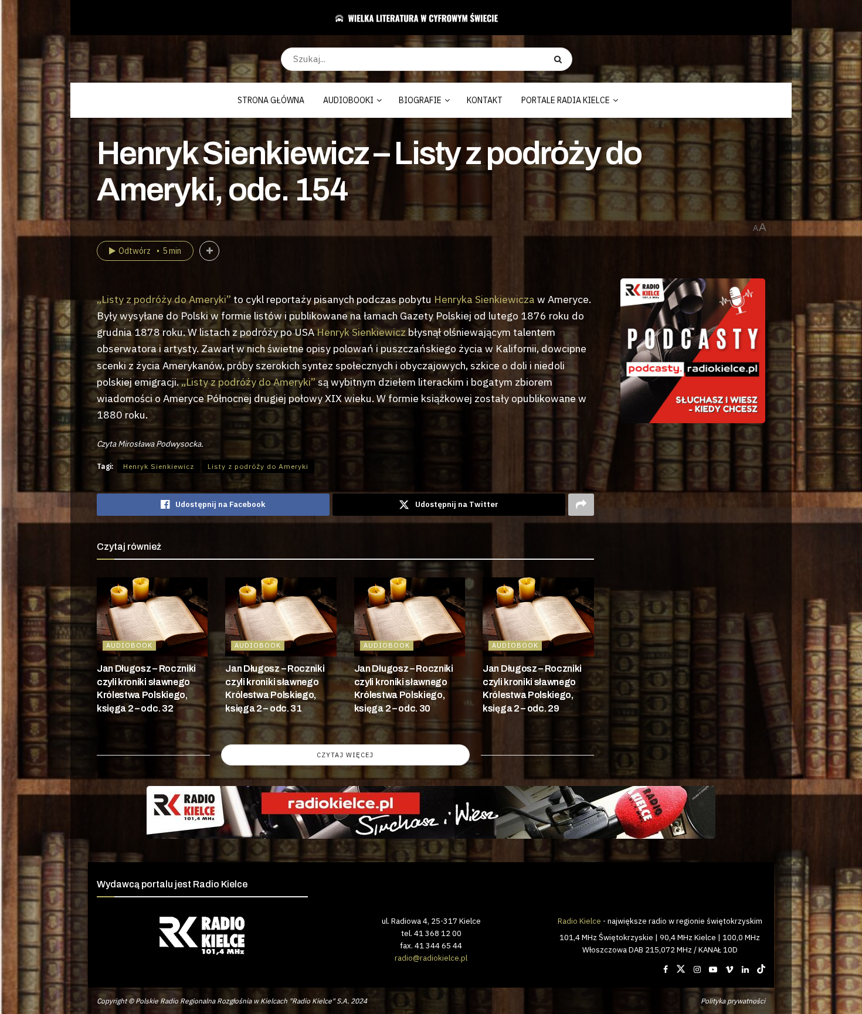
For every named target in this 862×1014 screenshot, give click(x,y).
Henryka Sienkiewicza (484, 299)
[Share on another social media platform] (581, 505)
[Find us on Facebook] (665, 969)
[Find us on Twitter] (680, 969)
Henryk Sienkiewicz (361, 332)
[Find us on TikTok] (761, 969)
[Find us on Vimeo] (729, 969)
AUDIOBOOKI (348, 100)
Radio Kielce (579, 921)
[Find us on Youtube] (713, 969)
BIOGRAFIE (420, 100)
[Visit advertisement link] (693, 351)
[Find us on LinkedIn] (745, 969)
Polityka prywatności (733, 1000)
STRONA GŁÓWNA (270, 100)
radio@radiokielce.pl (431, 957)
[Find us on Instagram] (697, 969)
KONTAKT (485, 100)
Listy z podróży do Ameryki (258, 466)
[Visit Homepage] (426, 17)
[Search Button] (560, 59)
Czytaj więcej (345, 755)
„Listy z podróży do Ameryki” (164, 299)
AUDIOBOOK (129, 645)
